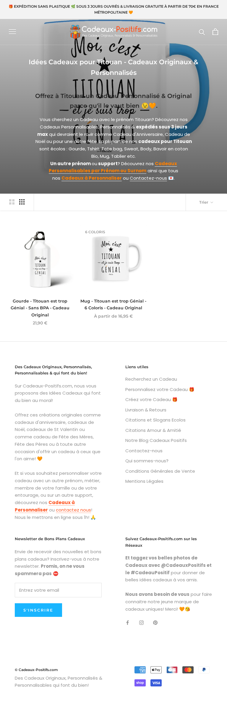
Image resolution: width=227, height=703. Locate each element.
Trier (204, 202)
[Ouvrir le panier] (215, 31)
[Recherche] (202, 32)
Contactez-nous (148, 178)
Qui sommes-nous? (146, 461)
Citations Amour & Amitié (153, 430)
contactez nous (73, 510)
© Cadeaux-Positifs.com (36, 669)
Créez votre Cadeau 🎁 (151, 399)
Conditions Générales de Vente (160, 471)
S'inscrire (38, 610)
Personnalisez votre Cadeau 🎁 (159, 389)
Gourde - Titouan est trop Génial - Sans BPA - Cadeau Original (40, 307)
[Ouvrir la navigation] (12, 31)
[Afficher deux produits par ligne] (11, 202)
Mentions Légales (144, 481)
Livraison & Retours (145, 410)
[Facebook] (127, 622)
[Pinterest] (155, 622)
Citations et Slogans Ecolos (155, 420)
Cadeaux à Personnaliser (91, 178)
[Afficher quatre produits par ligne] (22, 202)
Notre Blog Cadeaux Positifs (156, 440)
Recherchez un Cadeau (151, 379)
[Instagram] (141, 622)
